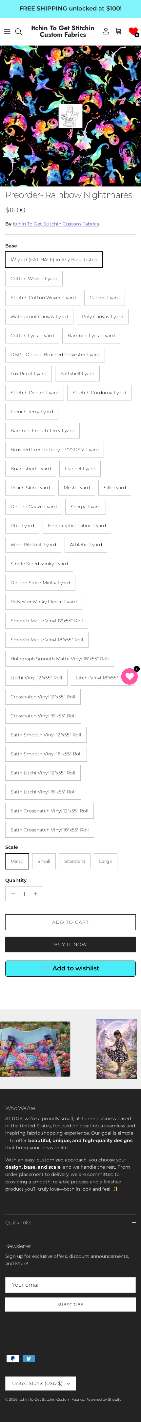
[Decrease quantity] (11, 893)
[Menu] (7, 31)
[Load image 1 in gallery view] (70, 116)
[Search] (21, 31)
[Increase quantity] (37, 893)
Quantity (16, 880)
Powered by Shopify (103, 1399)
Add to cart (70, 922)
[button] (133, 31)
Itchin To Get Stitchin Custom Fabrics (56, 224)
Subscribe (70, 1304)
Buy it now (70, 944)
